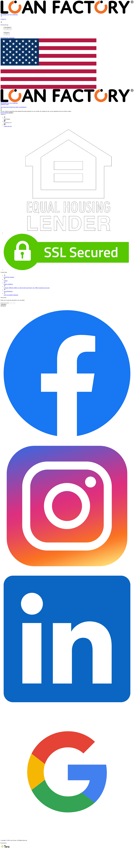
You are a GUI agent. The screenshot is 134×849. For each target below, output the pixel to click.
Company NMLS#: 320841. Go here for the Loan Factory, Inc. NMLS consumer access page (27, 287)
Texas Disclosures (8, 291)
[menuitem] (7, 28)
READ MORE (4, 112)
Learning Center (5, 104)
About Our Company (9, 277)
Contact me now (8, 126)
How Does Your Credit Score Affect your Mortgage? (14, 107)
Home (2, 101)
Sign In (2, 37)
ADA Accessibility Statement (11, 295)
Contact (6, 280)
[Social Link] (67, 439)
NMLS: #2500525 (8, 284)
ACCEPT (11, 112)
